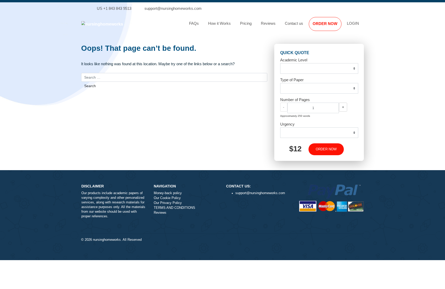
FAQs (194, 23)
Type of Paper (292, 80)
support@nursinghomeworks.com (173, 8)
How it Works (219, 23)
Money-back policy (168, 193)
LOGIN (353, 23)
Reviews (268, 23)
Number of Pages (295, 99)
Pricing (246, 23)
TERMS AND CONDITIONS (174, 208)
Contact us (294, 23)
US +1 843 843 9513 (114, 8)
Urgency (287, 124)
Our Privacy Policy (168, 203)
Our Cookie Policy (167, 198)
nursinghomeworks (107, 240)
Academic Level (293, 60)
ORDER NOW (325, 23)
